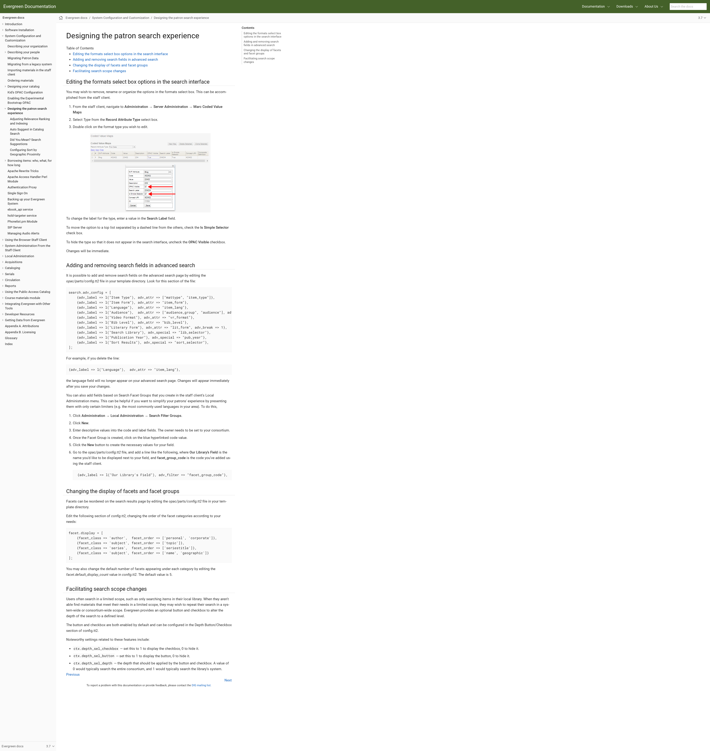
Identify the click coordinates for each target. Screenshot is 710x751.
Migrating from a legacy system (30, 64)
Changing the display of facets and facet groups (262, 51)
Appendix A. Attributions (22, 326)
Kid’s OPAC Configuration (25, 92)
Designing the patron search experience (181, 18)
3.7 (700, 18)
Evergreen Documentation (29, 6)
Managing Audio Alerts (23, 233)
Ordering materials (21, 80)
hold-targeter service (22, 215)
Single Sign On (18, 193)
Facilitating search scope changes (259, 60)
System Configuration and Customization (120, 18)
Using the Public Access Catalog (27, 292)
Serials (9, 274)
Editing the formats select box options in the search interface (262, 35)
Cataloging (12, 268)
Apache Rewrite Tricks (23, 171)
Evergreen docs (13, 17)
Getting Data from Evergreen (25, 320)
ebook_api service (20, 209)
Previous (73, 674)
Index (9, 344)
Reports (10, 286)
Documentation (593, 6)
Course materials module (22, 298)
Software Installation (19, 30)
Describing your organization (28, 46)
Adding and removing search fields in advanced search (261, 43)
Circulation (12, 280)
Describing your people (24, 52)
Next (228, 680)
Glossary (11, 338)
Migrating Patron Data (23, 58)
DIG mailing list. (201, 685)
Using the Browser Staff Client (26, 240)
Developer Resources (20, 314)
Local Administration (19, 256)
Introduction (13, 24)
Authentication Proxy (22, 187)
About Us (651, 6)
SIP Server (15, 227)
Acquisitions (13, 262)
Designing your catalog (24, 86)
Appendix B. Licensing (20, 332)
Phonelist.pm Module (22, 221)
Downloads (624, 6)
